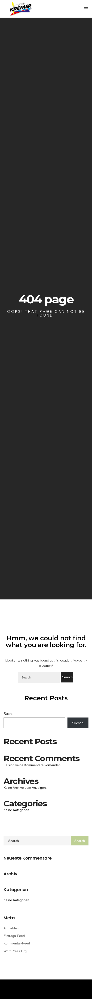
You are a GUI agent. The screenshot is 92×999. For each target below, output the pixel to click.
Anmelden (11, 928)
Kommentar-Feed (17, 943)
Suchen (9, 714)
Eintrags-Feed (14, 936)
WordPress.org (15, 951)
